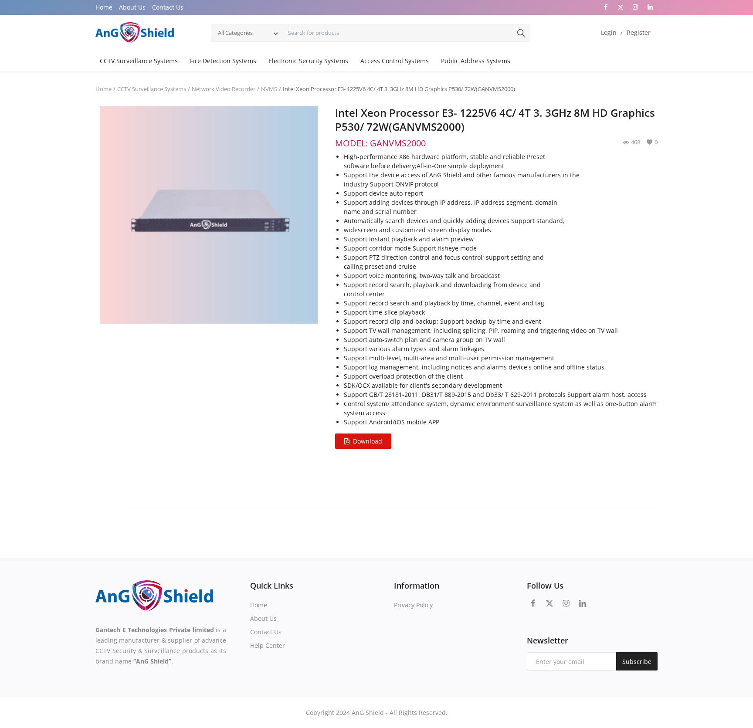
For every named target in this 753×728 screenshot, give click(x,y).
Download (367, 441)
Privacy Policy (413, 605)
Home (103, 7)
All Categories (235, 33)
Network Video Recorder (223, 89)
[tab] (112, 502)
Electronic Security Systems (308, 61)
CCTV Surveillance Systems (139, 61)
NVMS (269, 89)
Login (609, 32)
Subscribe (636, 661)
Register (639, 32)
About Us (132, 7)
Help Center (267, 645)
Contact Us (167, 7)
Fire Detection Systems (223, 61)
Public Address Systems (475, 61)
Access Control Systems (394, 61)
